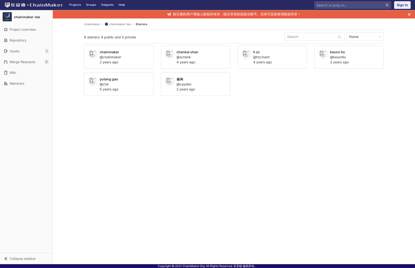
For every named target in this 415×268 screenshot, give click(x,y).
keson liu (337, 52)
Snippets (107, 4)
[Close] (409, 14)
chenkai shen (187, 52)
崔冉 (180, 79)
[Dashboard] (33, 5)
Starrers (141, 24)
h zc (256, 52)
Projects (75, 4)
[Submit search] (339, 37)
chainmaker (92, 24)
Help (122, 4)
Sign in (402, 5)
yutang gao (109, 79)
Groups (91, 4)
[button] (26, 258)
